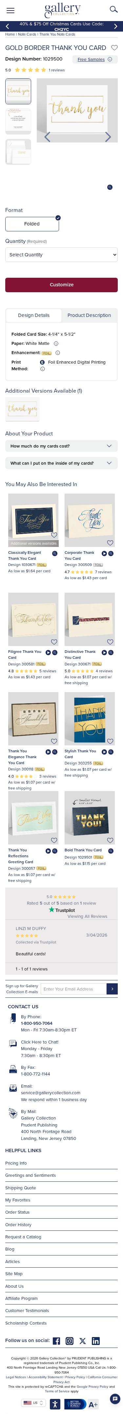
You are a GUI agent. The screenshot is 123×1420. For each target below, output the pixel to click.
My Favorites (17, 1200)
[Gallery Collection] (63, 10)
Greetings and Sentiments (30, 1175)
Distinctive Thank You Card (80, 654)
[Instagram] (72, 1340)
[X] (85, 1340)
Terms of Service (57, 1391)
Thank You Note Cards (57, 34)
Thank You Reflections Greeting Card (20, 856)
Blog (9, 1249)
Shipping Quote (20, 1187)
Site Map (14, 1273)
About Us (14, 1286)
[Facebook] (59, 1340)
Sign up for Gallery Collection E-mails (22, 988)
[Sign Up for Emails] (112, 988)
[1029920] (22, 420)
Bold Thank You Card (83, 850)
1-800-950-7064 (36, 1023)
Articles (12, 1261)
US (34, 1402)
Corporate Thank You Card (79, 555)
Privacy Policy (75, 1377)
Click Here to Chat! (39, 1042)
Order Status (17, 1212)
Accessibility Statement (46, 1377)
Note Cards (27, 34)
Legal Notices (16, 1377)
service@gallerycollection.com (50, 1092)
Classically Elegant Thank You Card (24, 555)
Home (10, 34)
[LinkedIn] (96, 1340)
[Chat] (115, 1399)
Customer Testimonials (27, 1310)
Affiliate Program (21, 1298)
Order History (18, 1224)
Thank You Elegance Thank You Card (22, 756)
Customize (61, 284)
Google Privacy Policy (92, 1386)
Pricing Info (16, 1163)
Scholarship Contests (26, 1323)
